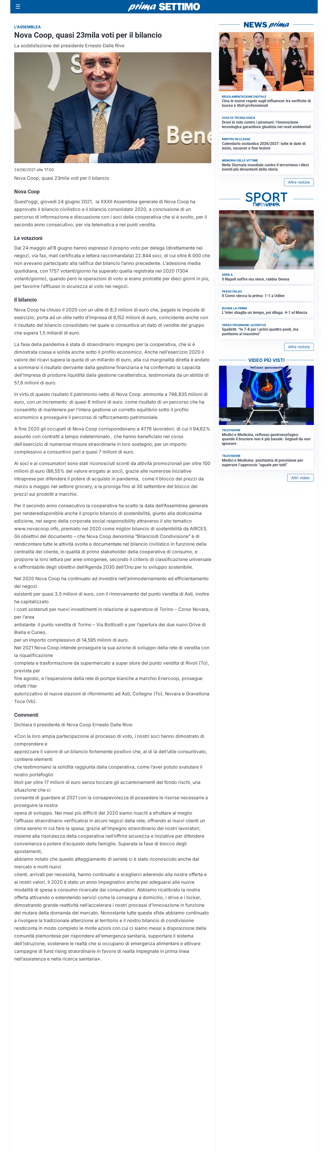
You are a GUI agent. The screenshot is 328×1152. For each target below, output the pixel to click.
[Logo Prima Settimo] (164, 7)
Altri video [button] (300, 477)
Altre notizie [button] (299, 182)
